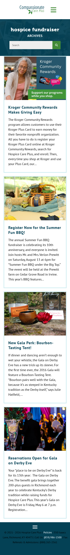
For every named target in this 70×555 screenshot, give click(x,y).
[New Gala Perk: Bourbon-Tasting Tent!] (35, 347)
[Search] (56, 45)
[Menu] (35, 527)
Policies (47, 532)
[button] (53, 10)
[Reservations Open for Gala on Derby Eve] (35, 462)
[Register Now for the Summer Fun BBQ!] (35, 232)
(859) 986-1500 (53, 537)
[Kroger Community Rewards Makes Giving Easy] (35, 114)
